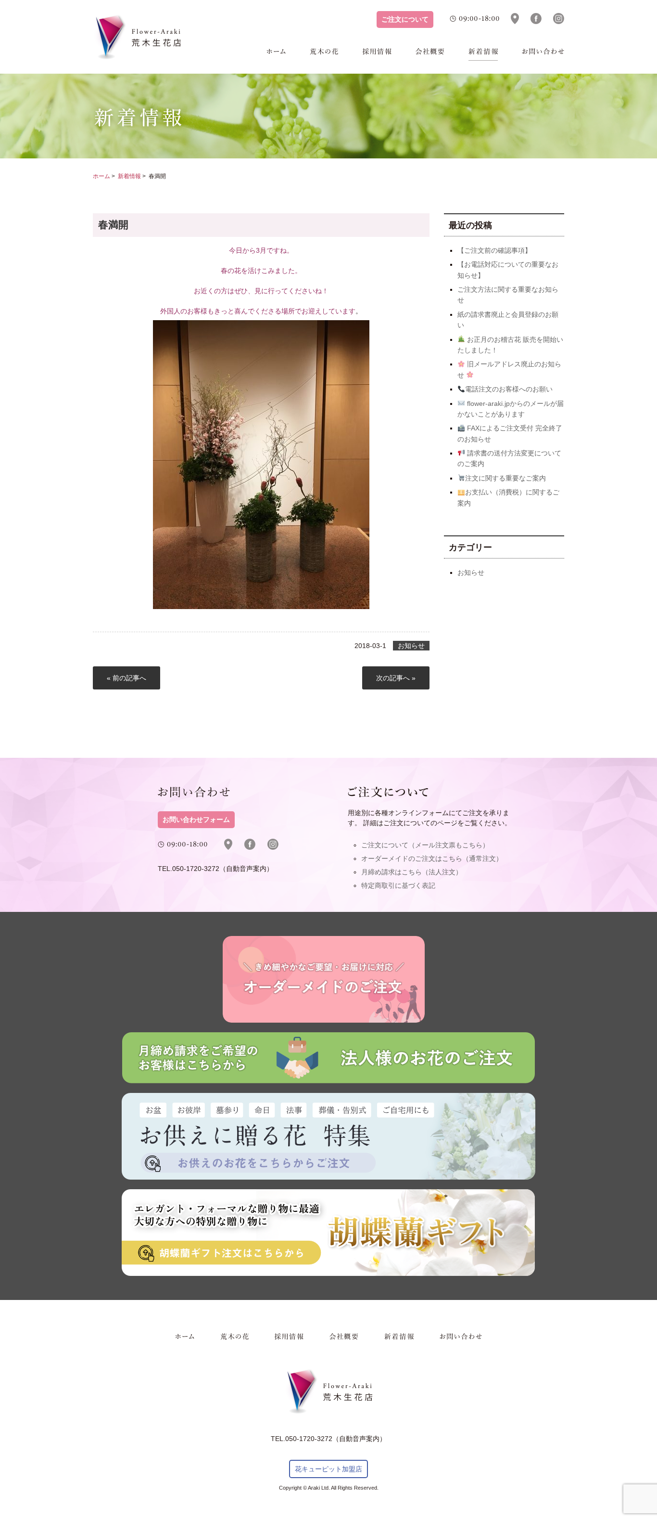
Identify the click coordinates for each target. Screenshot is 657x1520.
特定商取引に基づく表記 (398, 885)
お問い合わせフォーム (196, 819)
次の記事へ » (396, 678)
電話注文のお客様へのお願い (509, 389)
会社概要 (430, 54)
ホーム (276, 54)
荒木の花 (324, 54)
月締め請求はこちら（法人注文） (411, 872)
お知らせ (411, 646)
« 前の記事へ (126, 678)
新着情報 (483, 54)
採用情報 (377, 54)
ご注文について (405, 19)
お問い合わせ (543, 54)
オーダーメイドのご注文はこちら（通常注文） (432, 858)
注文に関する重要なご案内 (505, 478)
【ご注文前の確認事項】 (494, 250)
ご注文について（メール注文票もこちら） (425, 845)
